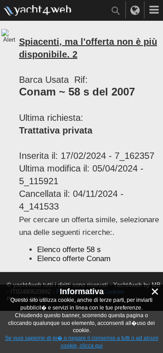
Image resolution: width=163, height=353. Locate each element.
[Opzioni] (154, 9)
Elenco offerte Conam (73, 258)
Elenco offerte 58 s (69, 249)
